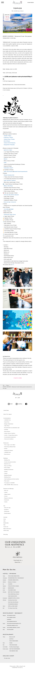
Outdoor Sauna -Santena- (9, 433)
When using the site (21, 666)
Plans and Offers (7, 465)
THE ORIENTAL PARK (13, 650)
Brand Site (17, 562)
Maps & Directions (7, 528)
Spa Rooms (6, 511)
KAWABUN (9, 619)
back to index (18, 378)
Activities (6, 429)
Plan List (6, 490)
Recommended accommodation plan (12, 427)
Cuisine (5, 473)
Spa (4, 505)
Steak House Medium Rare (10, 446)
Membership (6, 522)
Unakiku (10, 642)
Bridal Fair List (7, 463)
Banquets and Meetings (9, 488)
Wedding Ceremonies (8, 469)
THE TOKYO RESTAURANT (14, 648)
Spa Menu (6, 509)
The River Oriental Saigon (14, 646)
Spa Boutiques (7, 513)
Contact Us (6, 526)
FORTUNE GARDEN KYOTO (12, 625)
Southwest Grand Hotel (12, 600)
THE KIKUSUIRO (10, 629)
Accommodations (7, 418)
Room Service (7, 431)
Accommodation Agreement (10, 437)
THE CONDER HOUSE (11, 617)
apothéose (11, 638)
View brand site (17, 560)
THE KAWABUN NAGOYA (12, 621)
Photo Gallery (7, 467)
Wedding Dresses (8, 475)
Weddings (6, 458)
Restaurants (6, 442)
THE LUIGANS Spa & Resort (13, 594)
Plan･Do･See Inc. (19, 667)
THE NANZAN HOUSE (11, 615)
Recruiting (6, 534)
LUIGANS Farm (7, 452)
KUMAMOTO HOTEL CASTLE (13, 598)
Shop (5, 519)
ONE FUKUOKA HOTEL (12, 596)
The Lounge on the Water (9, 444)
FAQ (4, 524)
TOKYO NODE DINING (13, 640)
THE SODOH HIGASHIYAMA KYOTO (14, 623)
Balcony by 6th (12, 636)
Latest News (6, 410)
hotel (11, 403)
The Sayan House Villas (12, 608)
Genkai (5, 448)
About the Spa (7, 507)
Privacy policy (13, 666)
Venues (5, 471)
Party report (7, 480)
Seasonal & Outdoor (8, 450)
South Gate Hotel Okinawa (13, 602)
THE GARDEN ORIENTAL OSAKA (13, 627)
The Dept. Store (7, 658)
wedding (20, 403)
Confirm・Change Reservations (10, 435)
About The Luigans (8, 414)
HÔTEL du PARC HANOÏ (12, 606)
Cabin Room (6, 425)
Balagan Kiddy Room (8, 423)
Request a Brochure (8, 498)
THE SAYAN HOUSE (13, 644)
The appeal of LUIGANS (9, 482)
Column (5, 501)
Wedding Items (7, 477)
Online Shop (6, 530)
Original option (7, 494)
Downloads (6, 499)
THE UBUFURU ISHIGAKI (13, 604)
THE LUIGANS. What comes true (11, 484)
